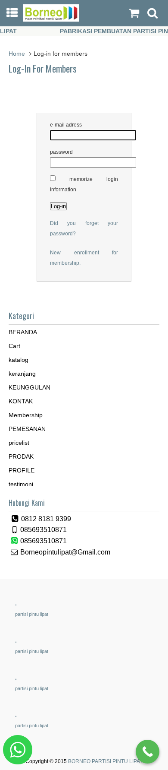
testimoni (21, 484)
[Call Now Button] (147, 752)
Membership (26, 415)
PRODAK (21, 456)
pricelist (19, 442)
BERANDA (23, 332)
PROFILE (21, 470)
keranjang (22, 373)
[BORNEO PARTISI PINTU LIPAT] (51, 19)
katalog (18, 359)
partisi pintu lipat (31, 614)
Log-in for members (43, 68)
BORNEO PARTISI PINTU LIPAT (105, 761)
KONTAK (21, 401)
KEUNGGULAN (29, 387)
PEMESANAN (27, 428)
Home (17, 53)
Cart (14, 345)
